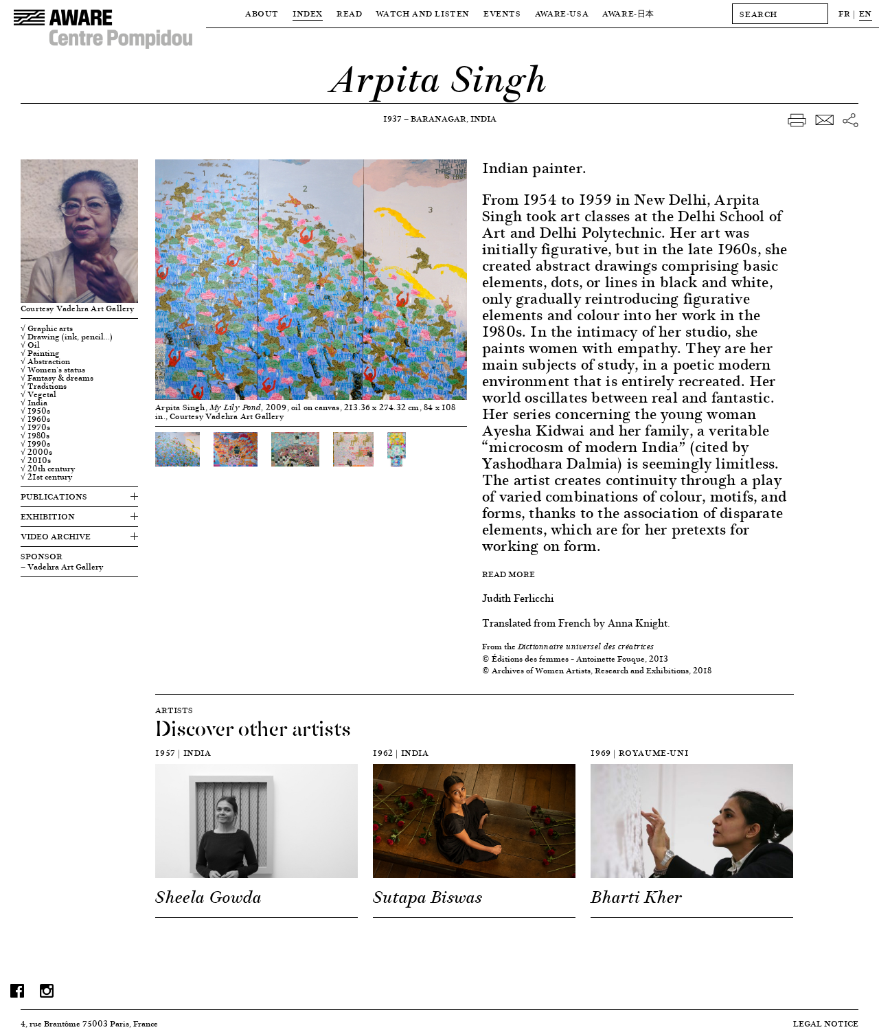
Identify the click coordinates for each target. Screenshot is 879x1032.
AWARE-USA (562, 13)
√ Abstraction (45, 361)
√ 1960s (35, 419)
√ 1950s (35, 411)
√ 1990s (35, 444)
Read (349, 13)
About (262, 13)
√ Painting (40, 353)
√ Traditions (44, 386)
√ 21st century (46, 477)
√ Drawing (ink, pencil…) (67, 337)
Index (308, 13)
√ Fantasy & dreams (57, 378)
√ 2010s (36, 460)
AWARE (628, 13)
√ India (34, 403)
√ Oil (30, 345)
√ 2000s (36, 452)
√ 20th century (48, 468)
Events (502, 13)
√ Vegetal (38, 394)
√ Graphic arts (47, 328)
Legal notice (825, 1023)
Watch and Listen (423, 13)
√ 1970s (35, 427)
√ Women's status (53, 370)
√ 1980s (35, 435)
